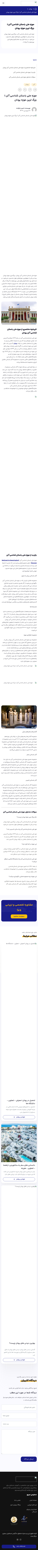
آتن (34, 84)
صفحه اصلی (33, 1500)
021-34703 (20, 1546)
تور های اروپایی (32, 1505)
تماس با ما (17, 1500)
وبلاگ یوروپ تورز (15, 1505)
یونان (30, 9)
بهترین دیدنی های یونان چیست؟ (22, 1343)
